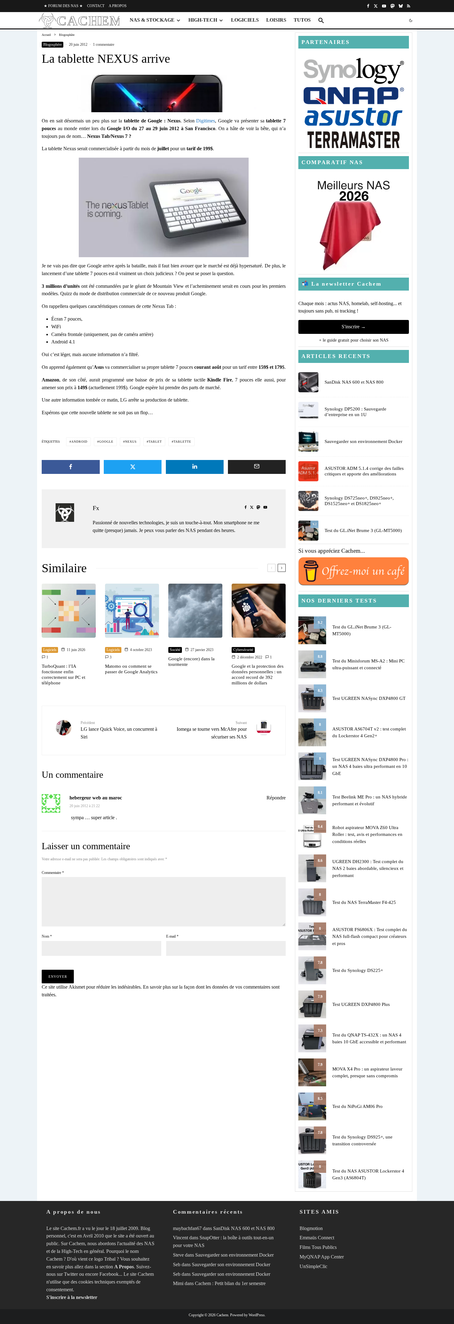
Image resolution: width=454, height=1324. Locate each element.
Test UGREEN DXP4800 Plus (361, 1004)
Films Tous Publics (318, 1247)
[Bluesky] (401, 6)
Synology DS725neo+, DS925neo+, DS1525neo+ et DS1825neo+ (359, 501)
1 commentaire (103, 44)
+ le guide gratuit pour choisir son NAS (354, 340)
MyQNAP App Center (322, 1256)
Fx (96, 507)
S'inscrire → (354, 326)
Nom (47, 936)
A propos (118, 6)
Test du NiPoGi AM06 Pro (357, 1106)
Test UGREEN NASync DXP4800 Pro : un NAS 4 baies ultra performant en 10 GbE (370, 766)
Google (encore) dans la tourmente (191, 661)
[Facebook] (368, 6)
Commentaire (53, 873)
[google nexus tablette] (164, 93)
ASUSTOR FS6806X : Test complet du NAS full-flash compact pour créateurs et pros (369, 936)
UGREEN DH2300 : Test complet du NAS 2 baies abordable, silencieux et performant (367, 868)
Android (79, 441)
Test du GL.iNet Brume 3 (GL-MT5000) (363, 530)
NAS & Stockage (152, 20)
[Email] (257, 467)
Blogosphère (52, 44)
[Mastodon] (392, 6)
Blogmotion (311, 1228)
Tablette (182, 441)
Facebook (109, 1274)
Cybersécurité (243, 650)
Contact (95, 6)
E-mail (172, 936)
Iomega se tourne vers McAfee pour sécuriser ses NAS (212, 730)
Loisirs (276, 20)
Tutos (302, 20)
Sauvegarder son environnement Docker (363, 441)
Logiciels (245, 20)
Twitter (71, 1274)
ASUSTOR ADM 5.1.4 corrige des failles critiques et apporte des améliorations (364, 471)
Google (106, 441)
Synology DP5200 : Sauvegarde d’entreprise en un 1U (355, 412)
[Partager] (71, 467)
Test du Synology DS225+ (357, 970)
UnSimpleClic (313, 1266)
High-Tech (202, 20)
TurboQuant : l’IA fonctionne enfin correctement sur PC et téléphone (63, 674)
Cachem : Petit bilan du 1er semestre (230, 1283)
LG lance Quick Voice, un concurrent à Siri (119, 730)
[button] (321, 20)
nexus (131, 441)
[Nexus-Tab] (164, 207)
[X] (376, 6)
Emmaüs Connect (317, 1238)
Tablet (155, 441)
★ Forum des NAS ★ (63, 6)
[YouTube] (384, 6)
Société (175, 650)
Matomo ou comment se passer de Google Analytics (131, 669)
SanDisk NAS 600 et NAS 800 (354, 382)
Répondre (276, 797)
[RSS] (408, 6)
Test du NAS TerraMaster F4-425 (364, 902)
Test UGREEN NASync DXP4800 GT (369, 698)
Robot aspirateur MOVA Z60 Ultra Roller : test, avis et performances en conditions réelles (367, 834)
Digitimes (205, 120)
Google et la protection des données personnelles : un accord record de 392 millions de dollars (258, 674)
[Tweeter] (133, 467)
